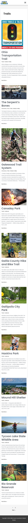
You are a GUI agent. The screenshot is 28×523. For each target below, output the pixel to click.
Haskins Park (10, 353)
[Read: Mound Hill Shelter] (14, 386)
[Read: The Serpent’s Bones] (14, 92)
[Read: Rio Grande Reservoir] (14, 472)
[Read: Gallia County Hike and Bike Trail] (14, 245)
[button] (25, 2)
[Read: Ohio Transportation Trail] (12, 34)
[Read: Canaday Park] (14, 196)
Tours (8, 108)
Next (14, 510)
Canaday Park (11, 208)
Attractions (4, 108)
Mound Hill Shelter (14, 397)
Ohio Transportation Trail (11, 55)
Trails (3, 61)
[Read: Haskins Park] (14, 342)
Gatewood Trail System (12, 166)
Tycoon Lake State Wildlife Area (14, 437)
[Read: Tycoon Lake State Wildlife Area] (14, 424)
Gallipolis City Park (11, 308)
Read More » (4, 80)
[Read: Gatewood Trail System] (14, 144)
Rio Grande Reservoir (9, 485)
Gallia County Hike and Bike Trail (14, 262)
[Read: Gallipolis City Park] (14, 295)
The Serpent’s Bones (11, 103)
